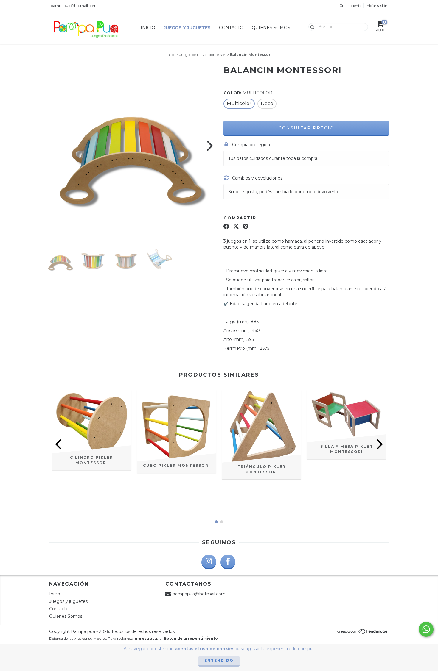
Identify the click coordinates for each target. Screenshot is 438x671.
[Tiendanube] (363, 633)
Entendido (219, 660)
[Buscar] (310, 26)
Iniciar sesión (376, 5)
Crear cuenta (350, 5)
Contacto (231, 27)
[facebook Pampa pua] (227, 562)
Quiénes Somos (271, 27)
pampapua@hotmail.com (74, 5)
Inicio (148, 27)
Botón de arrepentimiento (191, 638)
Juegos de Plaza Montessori (202, 54)
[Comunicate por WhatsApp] (426, 629)
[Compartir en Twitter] (236, 226)
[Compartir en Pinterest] (245, 226)
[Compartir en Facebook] (226, 226)
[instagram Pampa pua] (208, 562)
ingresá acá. (145, 638)
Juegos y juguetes (187, 27)
